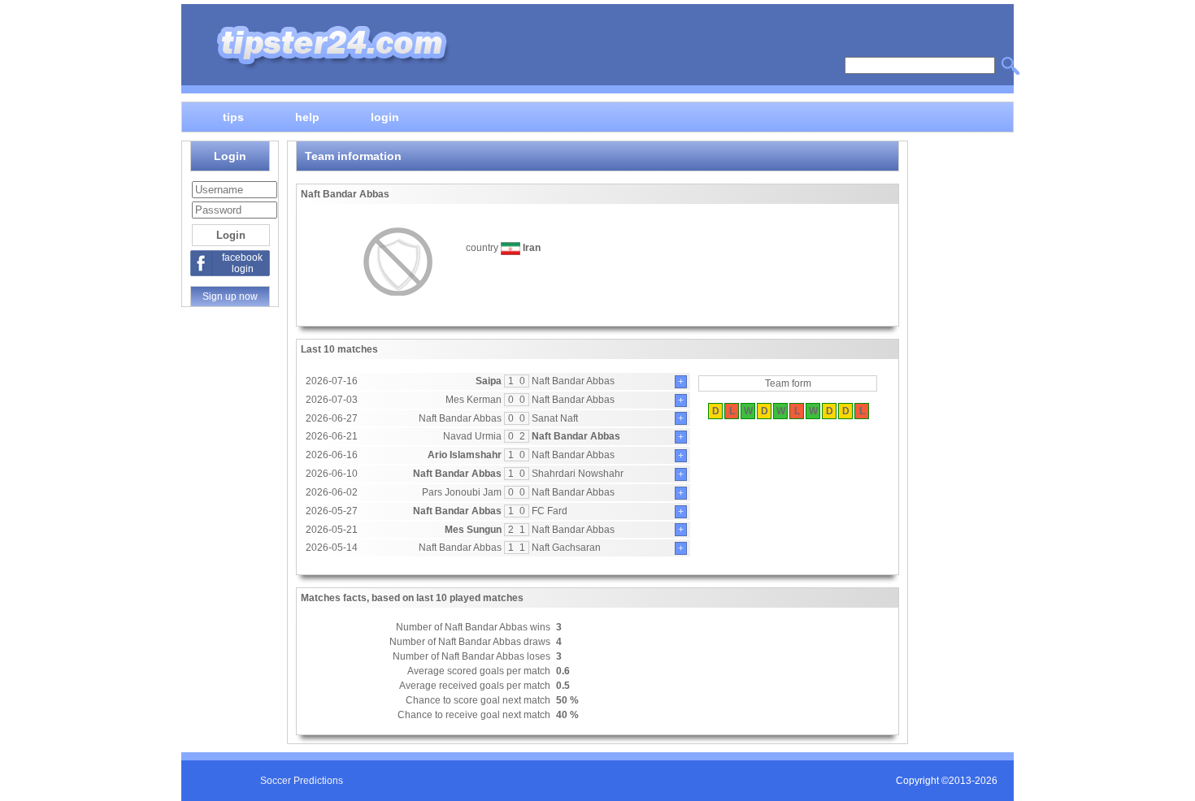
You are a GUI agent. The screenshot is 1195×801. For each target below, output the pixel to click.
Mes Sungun (473, 529)
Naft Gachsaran (566, 547)
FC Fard (549, 511)
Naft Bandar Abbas (573, 381)
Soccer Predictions (301, 780)
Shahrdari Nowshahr (578, 473)
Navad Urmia (472, 436)
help (307, 116)
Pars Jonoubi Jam (462, 492)
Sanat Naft (555, 418)
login (385, 116)
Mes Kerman (473, 399)
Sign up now (230, 296)
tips (233, 116)
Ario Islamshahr (465, 455)
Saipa (489, 381)
